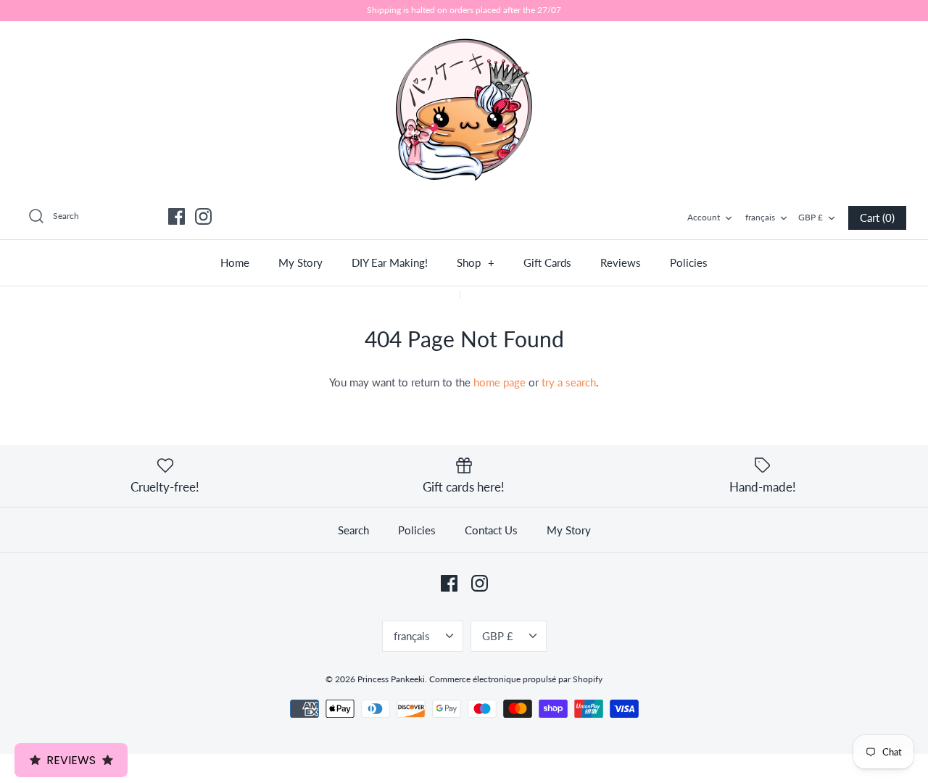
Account (703, 217)
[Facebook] (176, 216)
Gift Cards (547, 262)
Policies (689, 262)
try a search (569, 382)
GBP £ (810, 217)
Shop (475, 262)
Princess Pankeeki (391, 679)
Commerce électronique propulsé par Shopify (515, 679)
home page (499, 382)
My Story (300, 262)
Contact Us (491, 529)
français (760, 217)
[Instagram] (203, 216)
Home (234, 262)
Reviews (620, 262)
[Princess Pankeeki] (464, 108)
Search (353, 529)
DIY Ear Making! (390, 262)
